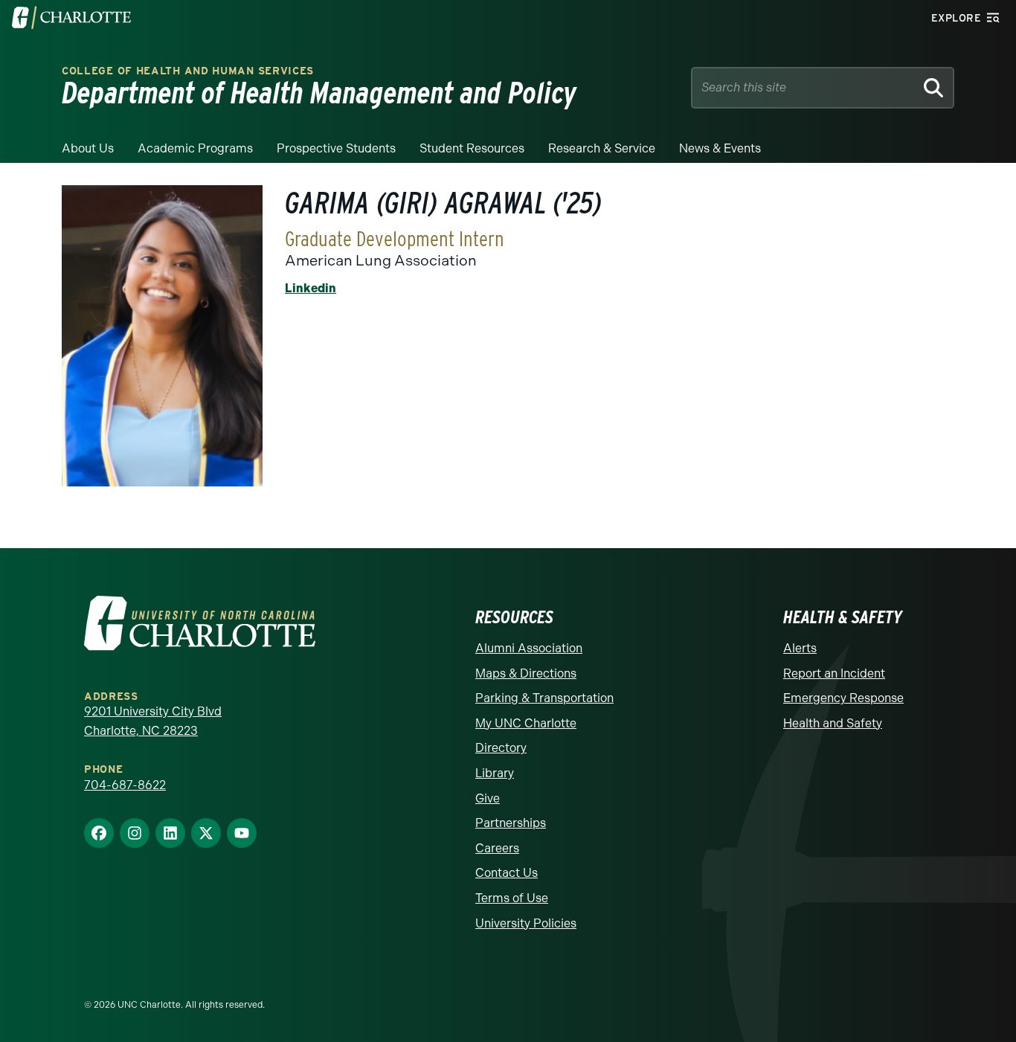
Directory (501, 748)
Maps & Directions (525, 673)
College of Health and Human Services (188, 71)
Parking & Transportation (544, 698)
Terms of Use (511, 898)
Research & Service (601, 148)
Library (494, 773)
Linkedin (310, 288)
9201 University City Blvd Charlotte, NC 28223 (153, 721)
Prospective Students (336, 148)
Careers (497, 848)
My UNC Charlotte (525, 723)
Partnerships (510, 823)
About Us (88, 148)
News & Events (720, 148)
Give (487, 798)
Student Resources (471, 148)
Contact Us (506, 873)
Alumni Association (528, 648)
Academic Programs (195, 148)
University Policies (525, 923)
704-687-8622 (125, 785)
